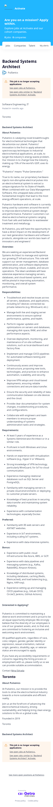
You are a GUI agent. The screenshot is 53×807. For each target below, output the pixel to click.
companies (20, 45)
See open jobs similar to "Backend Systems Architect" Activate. (26, 93)
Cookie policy (33, 801)
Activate (20, 8)
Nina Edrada (17, 670)
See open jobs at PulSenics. (22, 88)
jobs (8, 45)
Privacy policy (20, 801)
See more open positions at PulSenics (26, 775)
